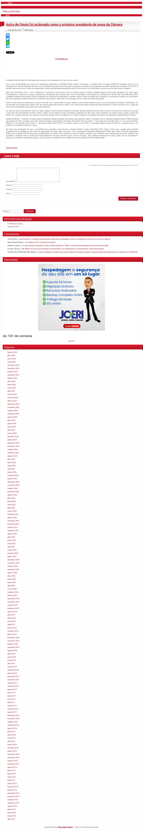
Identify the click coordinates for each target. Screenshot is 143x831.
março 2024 (12, 433)
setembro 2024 (13, 414)
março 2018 (12, 667)
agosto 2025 (12, 378)
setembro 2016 (13, 725)
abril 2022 (11, 508)
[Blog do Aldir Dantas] (11, 11)
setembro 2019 (13, 608)
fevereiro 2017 (13, 709)
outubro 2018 (12, 644)
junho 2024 (11, 424)
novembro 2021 (13, 524)
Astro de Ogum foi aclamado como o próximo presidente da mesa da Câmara (64, 24)
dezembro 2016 (13, 715)
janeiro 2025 (12, 401)
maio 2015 (11, 777)
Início (10, 3)
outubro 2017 (12, 683)
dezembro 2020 (13, 560)
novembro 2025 (13, 368)
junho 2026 (11, 359)
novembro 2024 (13, 407)
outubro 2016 (12, 722)
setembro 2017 (13, 686)
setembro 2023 (13, 453)
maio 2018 (11, 660)
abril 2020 (11, 586)
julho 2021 (11, 537)
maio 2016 (11, 738)
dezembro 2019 (13, 599)
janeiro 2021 (12, 556)
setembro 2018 (13, 647)
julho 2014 (11, 809)
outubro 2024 (12, 411)
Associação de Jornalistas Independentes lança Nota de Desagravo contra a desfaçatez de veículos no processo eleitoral (65, 239)
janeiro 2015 (12, 790)
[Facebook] (72, 35)
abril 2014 (11, 819)
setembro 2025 (13, 375)
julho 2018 (11, 654)
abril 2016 (11, 741)
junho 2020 (11, 579)
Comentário (11, 181)
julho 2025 (11, 381)
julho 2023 (11, 459)
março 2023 (12, 472)
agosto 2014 (12, 806)
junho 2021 (11, 540)
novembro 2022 (13, 485)
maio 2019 (11, 621)
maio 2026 (11, 362)
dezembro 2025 (13, 365)
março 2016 (12, 745)
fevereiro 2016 (13, 748)
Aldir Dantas (28, 30)
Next (15, 148)
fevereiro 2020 (13, 592)
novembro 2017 (13, 680)
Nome (9, 185)
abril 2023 (11, 469)
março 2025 (12, 394)
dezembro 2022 (13, 482)
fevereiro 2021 (13, 553)
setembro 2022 (13, 492)
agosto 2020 (12, 573)
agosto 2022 (12, 495)
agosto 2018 (12, 651)
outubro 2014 (12, 800)
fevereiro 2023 (13, 475)
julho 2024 (11, 420)
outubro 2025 (12, 372)
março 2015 (12, 783)
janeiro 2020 (12, 595)
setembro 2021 (13, 531)
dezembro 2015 (13, 754)
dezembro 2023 (13, 443)
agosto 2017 (12, 689)
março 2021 (12, 550)
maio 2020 (11, 582)
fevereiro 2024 (13, 437)
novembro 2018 (13, 641)
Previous (9, 148)
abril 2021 (11, 547)
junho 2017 (11, 696)
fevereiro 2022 (13, 514)
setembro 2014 (13, 803)
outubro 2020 (12, 566)
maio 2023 (11, 466)
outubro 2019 (12, 605)
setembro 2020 (13, 569)
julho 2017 (11, 693)
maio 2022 (11, 505)
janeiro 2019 (12, 634)
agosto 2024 (12, 417)
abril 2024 (11, 430)
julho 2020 (11, 576)
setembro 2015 (13, 764)
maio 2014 (11, 816)
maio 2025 (11, 388)
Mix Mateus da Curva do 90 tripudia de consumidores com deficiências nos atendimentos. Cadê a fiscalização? (63, 249)
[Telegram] (72, 46)
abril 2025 (11, 391)
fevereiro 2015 (13, 787)
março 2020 (12, 589)
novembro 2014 (13, 796)
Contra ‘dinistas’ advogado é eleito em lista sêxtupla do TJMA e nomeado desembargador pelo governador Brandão (65, 246)
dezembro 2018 (13, 638)
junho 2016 (11, 735)
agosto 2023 (12, 456)
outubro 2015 (12, 761)
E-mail (9, 189)
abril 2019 (11, 625)
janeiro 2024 (12, 440)
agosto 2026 (12, 352)
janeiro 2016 (12, 751)
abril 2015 (11, 780)
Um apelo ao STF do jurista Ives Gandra (40, 242)
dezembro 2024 (13, 404)
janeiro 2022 (12, 518)
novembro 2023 (13, 446)
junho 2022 (11, 501)
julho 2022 (11, 498)
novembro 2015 (13, 758)
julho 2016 (11, 732)
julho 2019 (11, 615)
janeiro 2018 (12, 673)
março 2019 (12, 628)
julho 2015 (11, 771)
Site (7, 193)
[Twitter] (72, 39)
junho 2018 (11, 657)
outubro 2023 (12, 449)
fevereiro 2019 (13, 631)
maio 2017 (11, 699)
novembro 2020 (13, 563)
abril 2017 (11, 702)
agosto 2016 (12, 728)
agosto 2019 (12, 612)
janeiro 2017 (12, 712)
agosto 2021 (12, 534)
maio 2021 (11, 544)
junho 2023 (11, 462)
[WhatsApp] (72, 42)
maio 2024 (11, 427)
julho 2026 (11, 355)
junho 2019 (11, 618)
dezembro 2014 (13, 793)
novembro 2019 (13, 602)
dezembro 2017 (13, 676)
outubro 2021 (12, 527)
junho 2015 (11, 774)
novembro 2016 (13, 719)
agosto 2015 (12, 767)
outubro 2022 (12, 488)
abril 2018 (11, 663)
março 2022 (12, 511)
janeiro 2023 (12, 479)
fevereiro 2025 (13, 398)
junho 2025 (11, 385)
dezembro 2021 (13, 521)
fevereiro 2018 (13, 670)
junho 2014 (11, 813)
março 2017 (12, 706)
